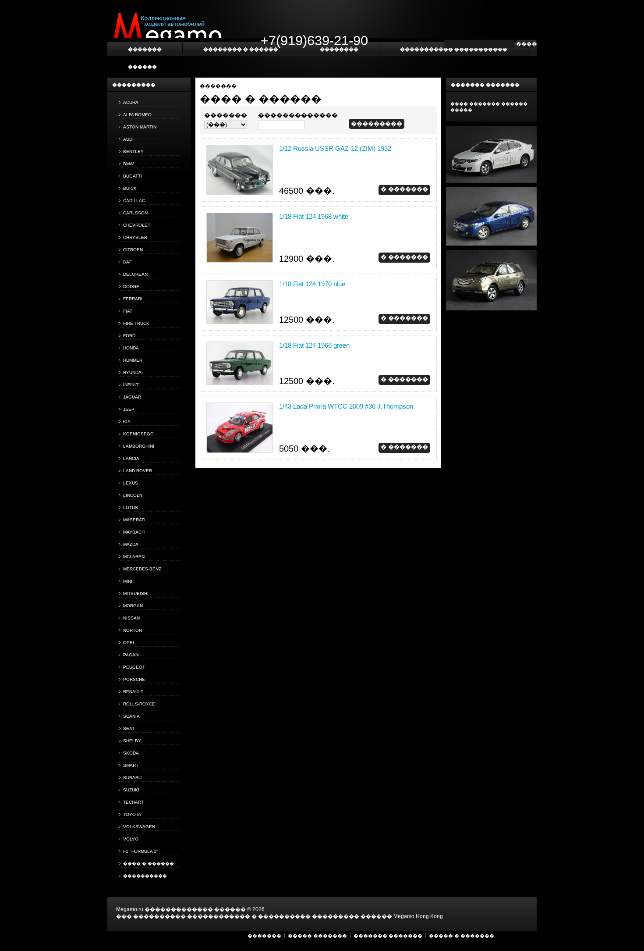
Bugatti (132, 176)
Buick (130, 188)
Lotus (130, 507)
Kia (127, 421)
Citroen (133, 249)
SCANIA (131, 716)
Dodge (131, 286)
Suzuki (131, 789)
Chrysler (135, 237)
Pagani (131, 654)
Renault (133, 691)
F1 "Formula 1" (140, 851)
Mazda (130, 544)
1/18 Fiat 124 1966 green (314, 345)
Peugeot (134, 667)
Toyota (132, 814)
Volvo (130, 839)
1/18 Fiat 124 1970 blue (312, 284)
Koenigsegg (138, 433)
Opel (129, 642)
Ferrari (132, 298)
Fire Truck (136, 323)
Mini (127, 581)
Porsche (134, 679)
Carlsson (135, 212)
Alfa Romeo (137, 114)
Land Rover (137, 470)
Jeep (128, 409)
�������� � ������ (240, 49)
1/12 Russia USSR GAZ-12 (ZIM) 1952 (335, 148)
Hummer (132, 360)
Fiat (127, 311)
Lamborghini (138, 446)
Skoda (131, 753)
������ (142, 66)
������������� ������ (195, 909)
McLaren (134, 556)
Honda (131, 347)
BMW (128, 163)
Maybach (134, 532)
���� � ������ (148, 863)
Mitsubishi (136, 593)
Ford (129, 335)
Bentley (133, 151)
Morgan (133, 605)
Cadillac (134, 200)
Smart (130, 765)
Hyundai (133, 372)
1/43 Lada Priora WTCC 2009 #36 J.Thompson (346, 406)
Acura (130, 102)
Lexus (130, 483)
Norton (132, 630)
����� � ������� (461, 935)
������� (218, 86)
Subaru (132, 777)
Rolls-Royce (139, 704)
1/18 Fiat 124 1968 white (313, 216)
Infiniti (131, 384)
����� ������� (317, 935)
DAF (127, 262)
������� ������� (388, 935)
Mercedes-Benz (142, 568)
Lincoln (132, 495)
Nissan (131, 618)
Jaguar (132, 397)
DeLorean (135, 274)
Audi (128, 139)
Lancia (131, 458)
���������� (145, 875)
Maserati (134, 519)
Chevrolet (136, 225)
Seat (128, 728)
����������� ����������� (453, 49)
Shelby (132, 740)
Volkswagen (139, 826)
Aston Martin (139, 127)
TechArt (133, 802)
